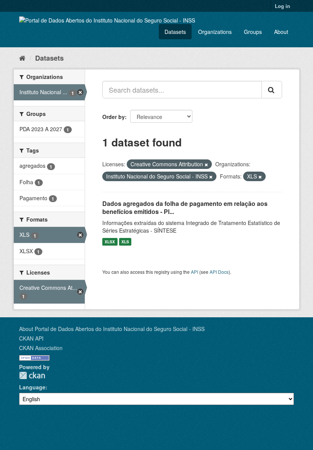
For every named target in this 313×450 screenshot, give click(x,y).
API (194, 271)
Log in (282, 6)
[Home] (22, 58)
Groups (253, 31)
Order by (113, 117)
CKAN (32, 375)
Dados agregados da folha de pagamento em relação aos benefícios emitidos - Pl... (185, 207)
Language (32, 387)
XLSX (110, 241)
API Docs (219, 271)
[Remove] (206, 164)
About (281, 31)
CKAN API (31, 338)
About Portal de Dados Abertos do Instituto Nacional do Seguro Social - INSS (112, 329)
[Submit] (271, 89)
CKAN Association (41, 348)
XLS (125, 241)
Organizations (215, 31)
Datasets (175, 31)
